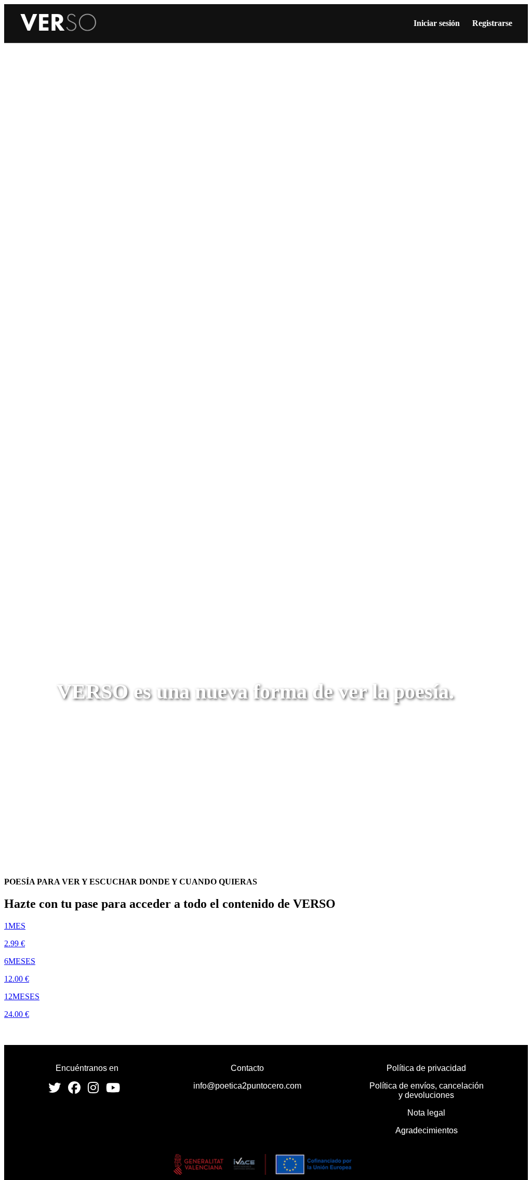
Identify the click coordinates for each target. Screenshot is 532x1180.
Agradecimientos (426, 1130)
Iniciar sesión (437, 23)
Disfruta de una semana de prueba (74, 1031)
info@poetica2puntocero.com (247, 1085)
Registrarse (492, 23)
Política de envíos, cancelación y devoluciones (426, 1090)
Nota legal (426, 1112)
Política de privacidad (426, 1068)
